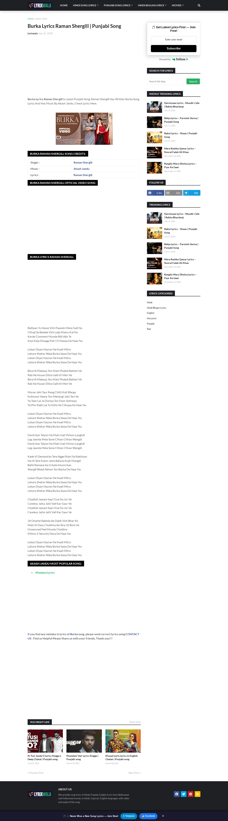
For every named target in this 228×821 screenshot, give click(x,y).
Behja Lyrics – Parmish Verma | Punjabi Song (181, 120)
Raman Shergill (83, 162)
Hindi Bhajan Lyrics (156, 307)
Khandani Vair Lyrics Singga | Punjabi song (82, 757)
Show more (135, 721)
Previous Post (36, 772)
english (150, 313)
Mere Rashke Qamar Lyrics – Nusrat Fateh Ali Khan (180, 150)
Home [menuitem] (64, 5)
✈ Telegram (129, 816)
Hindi (149, 302)
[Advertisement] (84, 65)
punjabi (150, 323)
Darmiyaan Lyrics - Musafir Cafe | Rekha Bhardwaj (181, 104)
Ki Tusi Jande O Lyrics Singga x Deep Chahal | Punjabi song (44, 757)
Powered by (165, 59)
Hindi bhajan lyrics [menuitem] (151, 5)
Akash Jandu (41, 18)
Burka (74, 634)
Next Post (134, 772)
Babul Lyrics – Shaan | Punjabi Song (180, 135)
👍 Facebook (148, 816)
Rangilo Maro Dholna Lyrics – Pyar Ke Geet (180, 165)
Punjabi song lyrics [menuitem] (117, 5)
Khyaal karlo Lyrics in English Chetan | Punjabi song (121, 757)
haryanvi (151, 318)
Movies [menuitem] (177, 5)
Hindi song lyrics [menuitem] (84, 5)
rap (149, 328)
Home (30, 18)
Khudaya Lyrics (45, 572)
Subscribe (174, 48)
